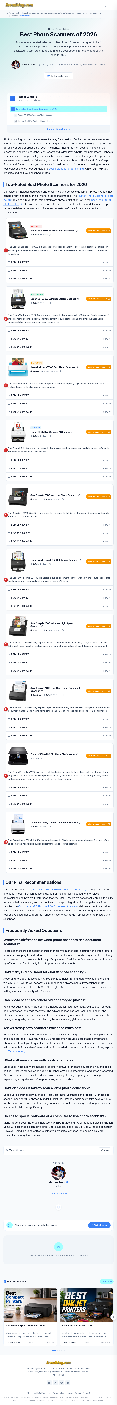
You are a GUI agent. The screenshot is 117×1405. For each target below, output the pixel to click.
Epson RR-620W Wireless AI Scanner (50, 432)
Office (66, 29)
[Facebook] (49, 1382)
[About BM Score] (50, 235)
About (29, 1393)
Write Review (101, 1225)
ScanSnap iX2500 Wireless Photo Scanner (53, 495)
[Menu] (111, 5)
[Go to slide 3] (59, 1350)
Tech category (16, 1051)
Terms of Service (73, 1393)
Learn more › (24, 16)
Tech (58, 29)
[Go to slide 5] (64, 1350)
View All (105, 1281)
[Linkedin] (67, 1382)
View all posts (57, 1193)
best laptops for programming (66, 168)
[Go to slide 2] (57, 1350)
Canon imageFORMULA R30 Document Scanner (47, 906)
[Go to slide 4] (61, 1350)
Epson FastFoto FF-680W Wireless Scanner (58, 889)
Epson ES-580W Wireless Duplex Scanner (53, 298)
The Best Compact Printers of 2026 (25, 1325)
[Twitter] (55, 1382)
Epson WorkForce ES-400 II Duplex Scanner (54, 560)
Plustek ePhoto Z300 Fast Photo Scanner (53, 367)
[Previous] (3, 1317)
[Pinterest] (61, 1382)
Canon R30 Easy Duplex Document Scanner (54, 822)
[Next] (113, 1317)
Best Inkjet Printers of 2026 (77, 1325)
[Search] (104, 5)
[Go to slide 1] (54, 1350)
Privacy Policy (58, 1393)
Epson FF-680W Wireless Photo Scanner (52, 230)
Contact (86, 1393)
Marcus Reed (28, 64)
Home (51, 29)
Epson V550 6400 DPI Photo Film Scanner (53, 754)
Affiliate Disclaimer (42, 1393)
